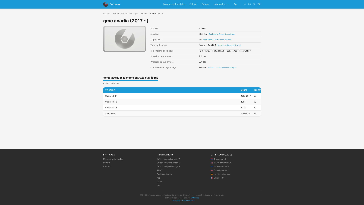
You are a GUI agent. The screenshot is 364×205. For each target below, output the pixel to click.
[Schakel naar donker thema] (235, 4)
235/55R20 (232, 51)
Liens (159, 182)
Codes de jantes (164, 174)
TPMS (159, 170)
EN (249, 4)
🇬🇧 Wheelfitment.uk (219, 170)
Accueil (106, 13)
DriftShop (195, 198)
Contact (205, 4)
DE (254, 4)
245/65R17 (205, 51)
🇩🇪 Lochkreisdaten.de (220, 174)
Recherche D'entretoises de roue (217, 40)
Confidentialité (188, 201)
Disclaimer (176, 201)
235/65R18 (219, 51)
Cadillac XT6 (111, 107)
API (158, 185)
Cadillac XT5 (111, 102)
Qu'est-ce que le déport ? (168, 163)
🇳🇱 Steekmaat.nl (218, 159)
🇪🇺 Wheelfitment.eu (220, 166)
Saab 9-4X (110, 113)
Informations (220, 4)
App (158, 178)
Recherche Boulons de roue (229, 45)
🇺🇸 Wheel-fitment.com (221, 163)
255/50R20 (245, 51)
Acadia (144, 13)
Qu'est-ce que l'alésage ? (168, 166)
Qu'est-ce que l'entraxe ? (168, 159)
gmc (137, 13)
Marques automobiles (174, 4)
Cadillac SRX (111, 96)
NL (245, 4)
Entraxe (193, 4)
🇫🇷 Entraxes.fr (217, 178)
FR (259, 4)
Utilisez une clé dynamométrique (222, 67)
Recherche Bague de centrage (222, 34)
